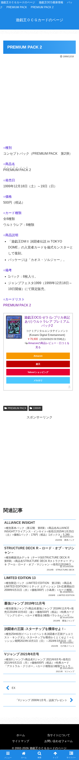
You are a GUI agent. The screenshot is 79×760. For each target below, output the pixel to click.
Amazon (38, 356)
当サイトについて (58, 735)
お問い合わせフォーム (58, 741)
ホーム (20, 735)
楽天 (38, 364)
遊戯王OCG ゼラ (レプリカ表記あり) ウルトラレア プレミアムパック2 (47, 321)
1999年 (37, 408)
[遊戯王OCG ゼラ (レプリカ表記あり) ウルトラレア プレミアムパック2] (14, 327)
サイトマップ (20, 741)
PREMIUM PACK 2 (17, 305)
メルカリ (38, 380)
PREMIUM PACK (17, 408)
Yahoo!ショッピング (38, 372)
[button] (71, 586)
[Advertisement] (39, 100)
